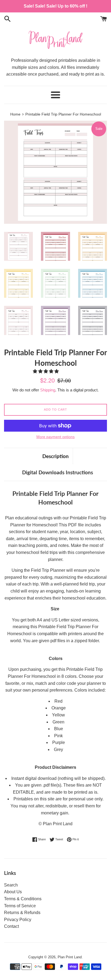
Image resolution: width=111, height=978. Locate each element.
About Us (13, 891)
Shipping (47, 390)
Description (55, 456)
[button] (46, 371)
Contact (11, 926)
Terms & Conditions (22, 898)
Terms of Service (20, 905)
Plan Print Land (70, 957)
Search (11, 885)
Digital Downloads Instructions (57, 472)
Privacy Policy (17, 919)
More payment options (55, 437)
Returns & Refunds (22, 912)
